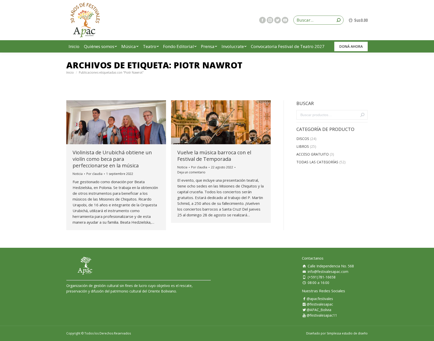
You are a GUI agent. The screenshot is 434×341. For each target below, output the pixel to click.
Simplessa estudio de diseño (347, 333)
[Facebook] (262, 20)
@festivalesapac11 (322, 315)
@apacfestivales (320, 298)
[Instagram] (270, 20)
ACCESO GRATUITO (312, 154)
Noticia (78, 174)
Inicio (70, 72)
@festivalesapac (320, 304)
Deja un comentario (191, 172)
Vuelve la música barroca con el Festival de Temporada (214, 155)
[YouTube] (285, 20)
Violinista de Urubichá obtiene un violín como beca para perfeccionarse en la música (112, 159)
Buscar (362, 115)
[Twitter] (277, 20)
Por (94, 174)
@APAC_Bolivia (319, 309)
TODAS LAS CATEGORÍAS (317, 162)
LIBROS (302, 146)
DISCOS (302, 138)
